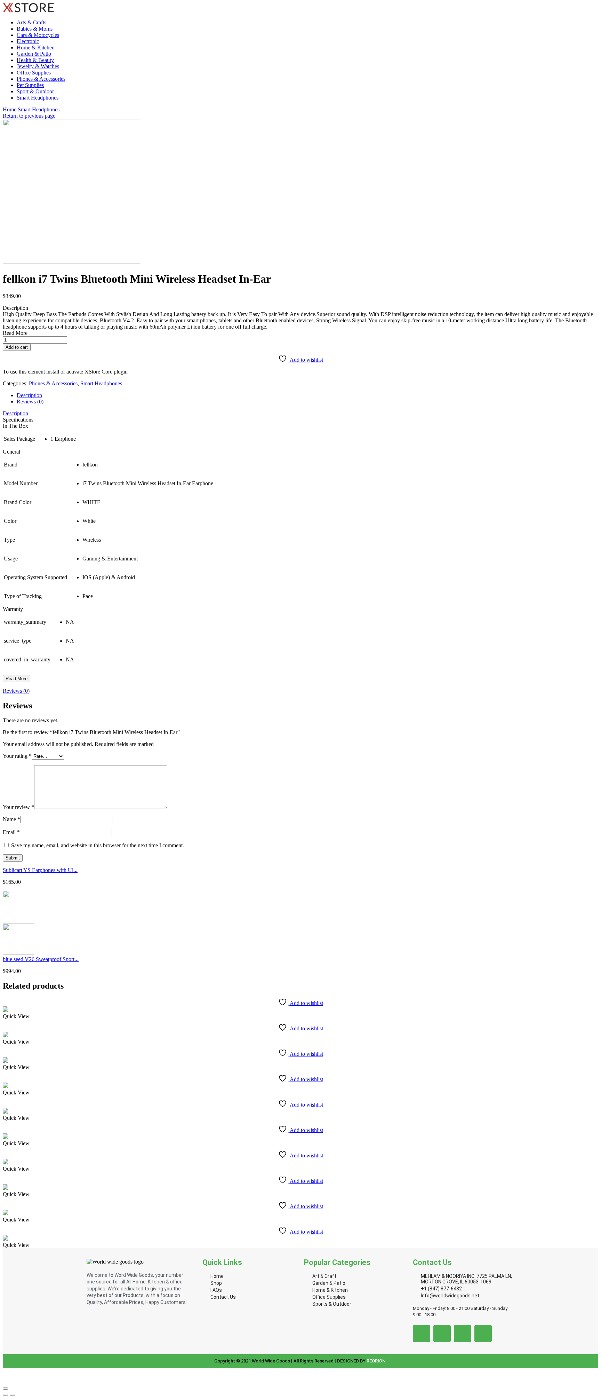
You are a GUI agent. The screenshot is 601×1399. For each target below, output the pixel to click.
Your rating (17, 756)
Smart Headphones (37, 98)
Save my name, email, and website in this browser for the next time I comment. (97, 845)
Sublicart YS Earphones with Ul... (40, 870)
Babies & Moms (35, 29)
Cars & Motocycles (38, 35)
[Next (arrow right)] (12, 1395)
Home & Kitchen (36, 47)
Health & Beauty (35, 60)
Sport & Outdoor (35, 91)
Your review (18, 807)
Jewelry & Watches (38, 66)
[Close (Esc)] (5, 1389)
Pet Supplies (30, 85)
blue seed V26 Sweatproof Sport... (41, 959)
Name (11, 819)
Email (11, 832)
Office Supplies (34, 73)
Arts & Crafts (31, 22)
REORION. (377, 1360)
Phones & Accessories (41, 79)
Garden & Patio (34, 54)
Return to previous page (29, 116)
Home (9, 109)
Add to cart (17, 347)
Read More (16, 678)
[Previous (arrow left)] (5, 1395)
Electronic (28, 41)
